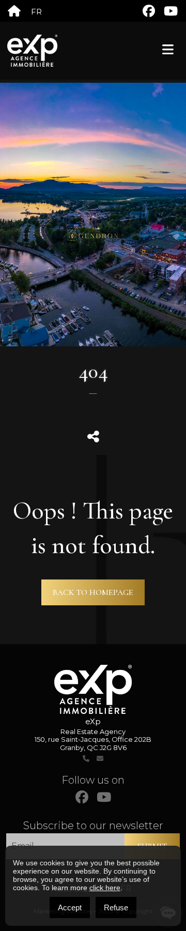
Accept (70, 907)
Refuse (116, 907)
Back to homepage (93, 592)
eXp (93, 721)
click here (104, 887)
